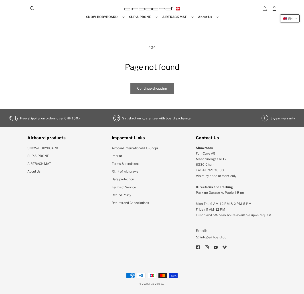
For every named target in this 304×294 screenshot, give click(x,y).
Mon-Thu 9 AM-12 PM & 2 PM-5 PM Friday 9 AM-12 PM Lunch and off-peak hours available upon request (233, 204)
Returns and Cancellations (130, 203)
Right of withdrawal (125, 171)
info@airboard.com (214, 237)
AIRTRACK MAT (39, 163)
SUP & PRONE (38, 156)
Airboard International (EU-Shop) (135, 148)
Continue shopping (152, 89)
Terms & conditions (125, 163)
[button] (32, 8)
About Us (34, 171)
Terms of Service (124, 187)
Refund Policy (121, 195)
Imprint (117, 156)
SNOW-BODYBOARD (42, 148)
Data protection (123, 179)
